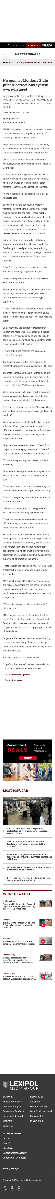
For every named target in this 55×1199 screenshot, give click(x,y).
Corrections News (13, 680)
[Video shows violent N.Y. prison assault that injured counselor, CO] (45, 976)
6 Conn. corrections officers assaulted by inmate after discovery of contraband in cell (19, 960)
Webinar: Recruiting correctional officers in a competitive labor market (29, 868)
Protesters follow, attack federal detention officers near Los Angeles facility (28, 879)
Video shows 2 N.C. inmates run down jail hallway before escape (19, 942)
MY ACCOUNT (33, 45)
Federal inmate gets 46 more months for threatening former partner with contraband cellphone (29, 856)
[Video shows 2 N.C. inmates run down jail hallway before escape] (45, 941)
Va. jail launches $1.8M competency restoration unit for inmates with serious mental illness (27, 830)
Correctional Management (17, 675)
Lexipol (22, 1180)
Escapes (6, 920)
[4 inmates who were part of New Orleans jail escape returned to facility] (45, 922)
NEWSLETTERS (19, 45)
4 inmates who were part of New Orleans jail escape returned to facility (19, 925)
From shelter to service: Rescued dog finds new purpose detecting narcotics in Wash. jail (19, 906)
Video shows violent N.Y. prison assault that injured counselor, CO (20, 977)
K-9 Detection (9, 901)
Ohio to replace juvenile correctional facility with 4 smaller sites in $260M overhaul (26, 844)
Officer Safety (9, 955)
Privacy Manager (11, 1168)
